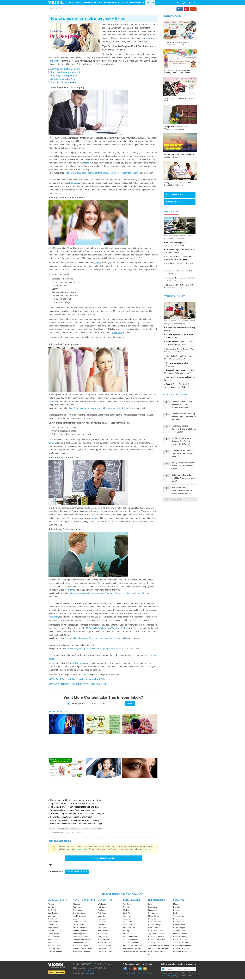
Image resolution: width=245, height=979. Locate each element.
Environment (178, 919)
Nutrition (126, 907)
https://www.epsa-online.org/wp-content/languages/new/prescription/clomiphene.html (108, 593)
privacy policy (172, 976)
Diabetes (76, 904)
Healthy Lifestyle (62, 829)
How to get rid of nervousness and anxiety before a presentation (183, 490)
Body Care (102, 916)
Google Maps (89, 971)
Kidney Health (53, 939)
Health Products (79, 922)
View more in (172, 499)
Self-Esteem (153, 913)
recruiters (69, 590)
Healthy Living (75, 829)
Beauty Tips (102, 925)
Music (175, 904)
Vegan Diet (127, 919)
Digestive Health (54, 948)
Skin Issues (77, 910)
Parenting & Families (156, 939)
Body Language (154, 922)
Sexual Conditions (80, 928)
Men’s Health (53, 931)
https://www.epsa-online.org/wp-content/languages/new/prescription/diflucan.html (102, 173)
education (53, 617)
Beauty (97, 2)
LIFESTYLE (179, 900)
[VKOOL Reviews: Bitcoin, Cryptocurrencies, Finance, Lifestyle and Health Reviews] (57, 2)
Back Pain (127, 913)
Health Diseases (79, 916)
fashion (52, 443)
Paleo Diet (102, 928)
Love (150, 904)
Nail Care (127, 904)
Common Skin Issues (81, 939)
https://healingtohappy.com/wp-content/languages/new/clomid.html (95, 638)
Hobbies (176, 910)
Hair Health (127, 922)
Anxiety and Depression (82, 951)
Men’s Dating (153, 916)
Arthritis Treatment (80, 931)
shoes (51, 401)
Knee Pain (127, 916)
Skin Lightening (129, 934)
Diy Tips (176, 907)
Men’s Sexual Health (81, 945)
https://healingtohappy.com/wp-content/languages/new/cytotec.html (95, 648)
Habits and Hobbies (156, 936)
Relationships (136, 2)
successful (117, 332)
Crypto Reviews (75, 2)
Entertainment (179, 925)
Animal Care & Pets (181, 948)
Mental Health (53, 942)
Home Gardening (180, 936)
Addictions (77, 907)
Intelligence (85, 829)
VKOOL (93, 964)
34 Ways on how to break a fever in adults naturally (73, 810)
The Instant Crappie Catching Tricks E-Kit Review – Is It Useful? (184, 428)
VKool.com (78, 663)
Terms (163, 976)
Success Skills (97, 829)
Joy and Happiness (156, 934)
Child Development (156, 931)
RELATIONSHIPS (156, 900)
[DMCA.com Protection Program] (56, 972)
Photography (178, 922)
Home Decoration (180, 939)
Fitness (51, 904)
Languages (152, 910)
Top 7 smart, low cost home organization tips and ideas (75, 807)
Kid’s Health (52, 919)
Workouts (102, 904)
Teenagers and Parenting (158, 945)
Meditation (127, 910)
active (98, 263)
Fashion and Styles (105, 951)
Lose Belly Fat (78, 919)
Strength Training (55, 951)
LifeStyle (150, 2)
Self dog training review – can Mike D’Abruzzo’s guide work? (184, 478)
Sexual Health (78, 925)
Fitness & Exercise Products (134, 951)
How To (124, 2)
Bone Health (53, 922)
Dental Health (53, 934)
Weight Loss (103, 936)
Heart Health (53, 928)
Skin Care (102, 922)
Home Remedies (111, 2)
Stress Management (156, 942)
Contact (151, 973)
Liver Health (53, 925)
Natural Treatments (131, 942)
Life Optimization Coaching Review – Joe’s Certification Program (184, 416)
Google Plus (90, 974)
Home (50, 8)
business (73, 183)
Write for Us (142, 973)
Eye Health (52, 913)
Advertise (132, 973)
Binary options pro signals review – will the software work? (183, 465)
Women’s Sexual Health (82, 948)
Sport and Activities (181, 942)
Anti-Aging (102, 913)
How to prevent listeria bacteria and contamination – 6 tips (76, 824)
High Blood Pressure (81, 942)
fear (148, 38)
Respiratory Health (80, 934)
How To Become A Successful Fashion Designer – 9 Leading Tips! (179, 322)
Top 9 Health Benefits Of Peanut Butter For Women (73, 803)
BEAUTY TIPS (105, 900)
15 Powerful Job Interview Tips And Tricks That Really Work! (183, 453)
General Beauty (104, 945)
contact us (147, 849)
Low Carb (52, 907)
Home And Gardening (182, 945)
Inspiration (152, 907)
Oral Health (52, 916)
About (126, 973)
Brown (80, 832)
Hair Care (102, 907)
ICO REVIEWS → (174, 202)
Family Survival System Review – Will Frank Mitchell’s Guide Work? (182, 404)
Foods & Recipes (105, 942)
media (88, 163)
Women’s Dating (155, 928)
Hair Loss (102, 919)
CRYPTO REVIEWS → (176, 195)
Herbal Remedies (130, 936)
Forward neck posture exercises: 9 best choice (71, 817)
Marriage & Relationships (158, 948)
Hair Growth (103, 931)
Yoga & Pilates (104, 939)
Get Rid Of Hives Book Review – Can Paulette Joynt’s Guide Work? (181, 441)
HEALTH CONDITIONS (84, 900)
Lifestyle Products (180, 934)
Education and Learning (183, 951)
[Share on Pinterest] (186, 9)
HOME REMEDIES (132, 900)
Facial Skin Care (129, 925)
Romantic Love (154, 919)
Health (87, 2)
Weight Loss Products (132, 948)
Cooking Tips (178, 916)
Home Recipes (179, 928)
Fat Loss (101, 910)
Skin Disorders (79, 913)
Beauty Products (104, 948)
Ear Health (52, 910)
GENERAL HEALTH (57, 900)
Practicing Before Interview (63, 82)
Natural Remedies (130, 939)
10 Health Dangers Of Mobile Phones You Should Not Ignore (77, 814)
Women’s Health (54, 945)
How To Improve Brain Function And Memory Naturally (74, 820)
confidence (53, 61)
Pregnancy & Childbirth (132, 945)
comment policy (82, 849)
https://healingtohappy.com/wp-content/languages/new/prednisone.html (101, 408)
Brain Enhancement (81, 936)
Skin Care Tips (129, 928)
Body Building (53, 936)
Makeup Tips (103, 934)
